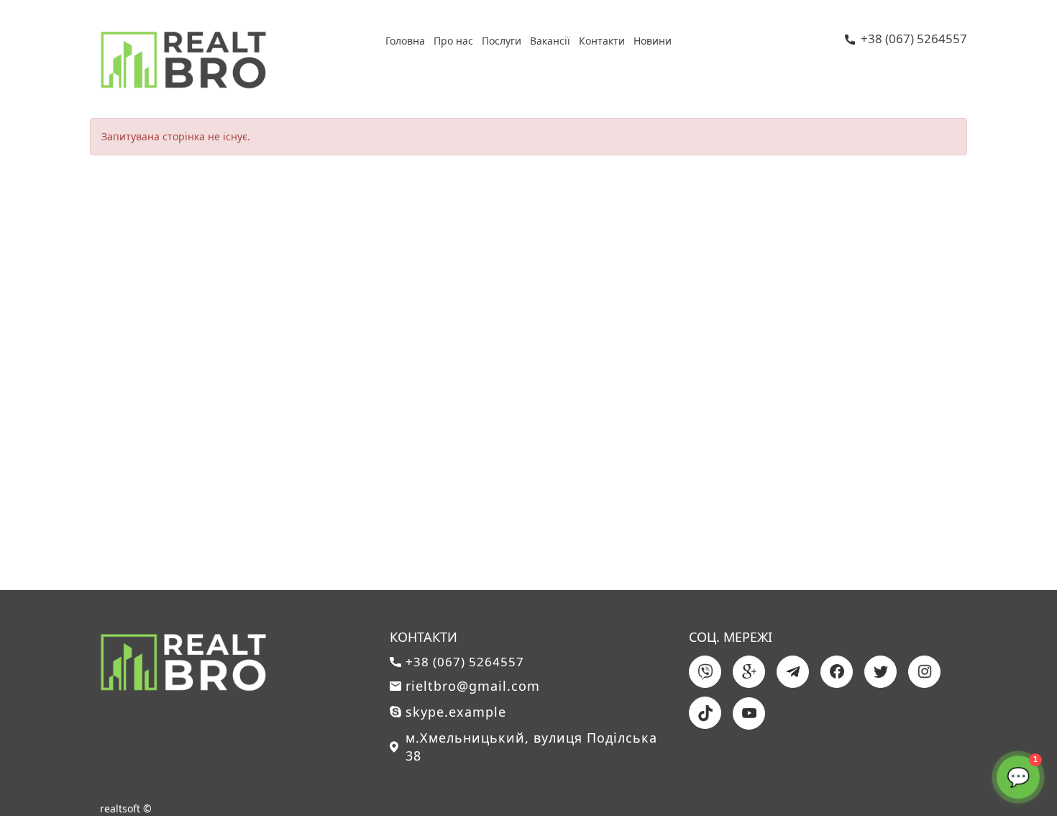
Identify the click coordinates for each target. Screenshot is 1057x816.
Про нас (453, 40)
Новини (652, 40)
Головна (405, 40)
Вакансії (550, 40)
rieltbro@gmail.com (473, 685)
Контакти (602, 40)
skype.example (456, 711)
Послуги (501, 40)
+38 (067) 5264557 (914, 39)
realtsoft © (126, 808)
